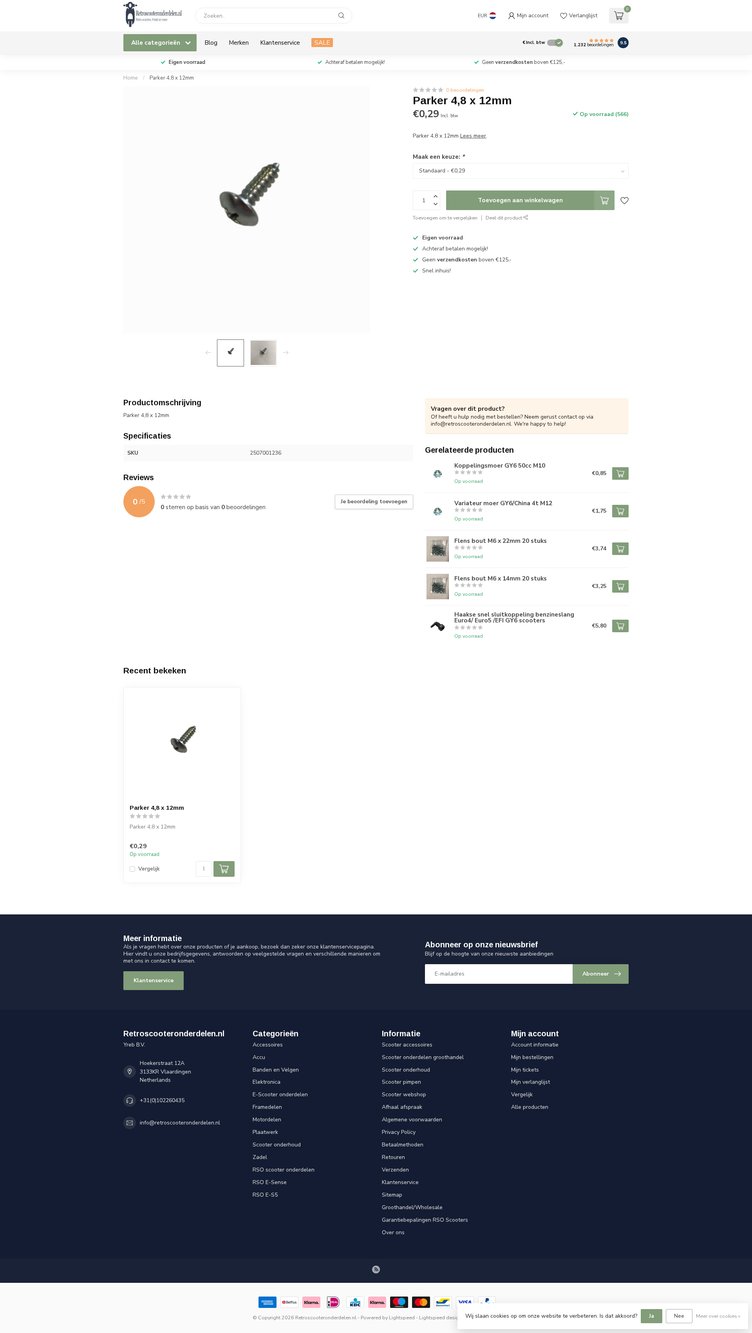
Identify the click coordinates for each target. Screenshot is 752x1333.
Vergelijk (149, 869)
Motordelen (267, 1119)
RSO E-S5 (265, 1195)
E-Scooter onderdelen (280, 1094)
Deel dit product (504, 217)
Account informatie (535, 1044)
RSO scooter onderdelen (284, 1169)
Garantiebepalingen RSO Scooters (425, 1220)
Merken (239, 42)
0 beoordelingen (465, 90)
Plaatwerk (265, 1132)
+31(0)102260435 (162, 1100)
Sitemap (392, 1195)
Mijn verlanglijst (530, 1082)
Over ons (393, 1232)
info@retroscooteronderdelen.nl (180, 1122)
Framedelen (267, 1107)
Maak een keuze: (439, 156)
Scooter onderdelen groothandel (423, 1057)
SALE (322, 42)
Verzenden (395, 1169)
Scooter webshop (404, 1094)
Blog (210, 42)
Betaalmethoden (402, 1144)
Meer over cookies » (718, 1316)
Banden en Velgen (276, 1070)
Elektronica (266, 1082)
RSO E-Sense (270, 1182)
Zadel (260, 1157)
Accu (259, 1057)
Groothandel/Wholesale (412, 1207)
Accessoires (268, 1044)
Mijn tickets (525, 1070)
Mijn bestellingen (532, 1057)
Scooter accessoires (407, 1044)
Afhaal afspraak (402, 1107)
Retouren (393, 1157)
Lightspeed (402, 1317)
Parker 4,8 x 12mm (172, 78)
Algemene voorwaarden (412, 1119)
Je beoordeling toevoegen (374, 501)
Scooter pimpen (401, 1082)
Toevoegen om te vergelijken (445, 217)
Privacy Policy (399, 1132)
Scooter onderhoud (277, 1144)
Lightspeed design (440, 1317)
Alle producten (529, 1107)
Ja (651, 1316)
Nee (679, 1316)
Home (130, 78)
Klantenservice (280, 42)
